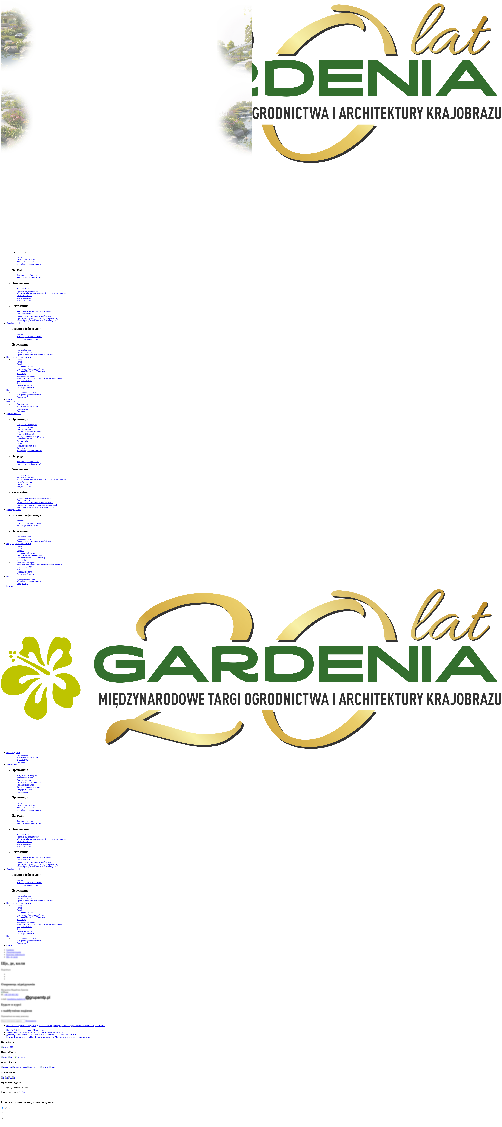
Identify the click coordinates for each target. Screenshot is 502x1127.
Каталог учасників (25, 427)
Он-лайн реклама (24, 295)
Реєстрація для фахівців (27, 339)
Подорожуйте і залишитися (18, 357)
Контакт (10, 399)
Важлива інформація (30, 1035)
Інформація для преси (26, 392)
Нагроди (36, 1032)
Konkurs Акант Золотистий (29, 277)
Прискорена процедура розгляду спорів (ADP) (37, 318)
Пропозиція (27, 1032)
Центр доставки (24, 298)
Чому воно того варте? (27, 425)
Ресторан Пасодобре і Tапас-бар (31, 371)
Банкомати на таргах (26, 376)
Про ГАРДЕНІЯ (13, 402)
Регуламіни (58, 1032)
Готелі (19, 257)
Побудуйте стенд (24, 439)
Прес (8, 390)
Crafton (22, 1092)
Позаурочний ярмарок (26, 259)
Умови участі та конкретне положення (34, 311)
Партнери (21, 411)
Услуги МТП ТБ (24, 300)
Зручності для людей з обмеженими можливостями (39, 378)
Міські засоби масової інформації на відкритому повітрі (41, 293)
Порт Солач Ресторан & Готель (30, 369)
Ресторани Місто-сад (26, 366)
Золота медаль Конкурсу (28, 275)
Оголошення (46, 1032)
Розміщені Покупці (25, 434)
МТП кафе (21, 373)
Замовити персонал (25, 262)
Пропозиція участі (25, 429)
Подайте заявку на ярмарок (29, 432)
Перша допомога (24, 385)
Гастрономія (22, 441)
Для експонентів (24, 314)
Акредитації (22, 397)
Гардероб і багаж (24, 352)
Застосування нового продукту (30, 436)
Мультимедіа (22, 409)
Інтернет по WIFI (24, 381)
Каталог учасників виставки (29, 336)
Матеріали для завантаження (29, 264)
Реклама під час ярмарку (28, 291)
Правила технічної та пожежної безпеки (35, 316)
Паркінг (20, 364)
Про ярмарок (22, 404)
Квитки (20, 334)
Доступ (20, 359)
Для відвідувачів (13, 323)
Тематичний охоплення (27, 406)
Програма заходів (14, 1025)
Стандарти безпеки (25, 388)
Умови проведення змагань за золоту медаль (36, 321)
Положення (45, 1035)
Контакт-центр (23, 288)
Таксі (19, 383)
